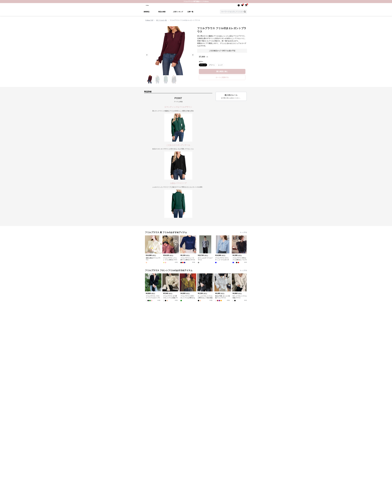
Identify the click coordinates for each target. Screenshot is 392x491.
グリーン (212, 65)
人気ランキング (178, 11)
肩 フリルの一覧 (161, 20)
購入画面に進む (222, 71)
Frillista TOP (149, 20)
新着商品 (146, 11)
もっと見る (243, 232)
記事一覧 (190, 11)
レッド (220, 65)
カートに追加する (222, 77)
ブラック (203, 65)
